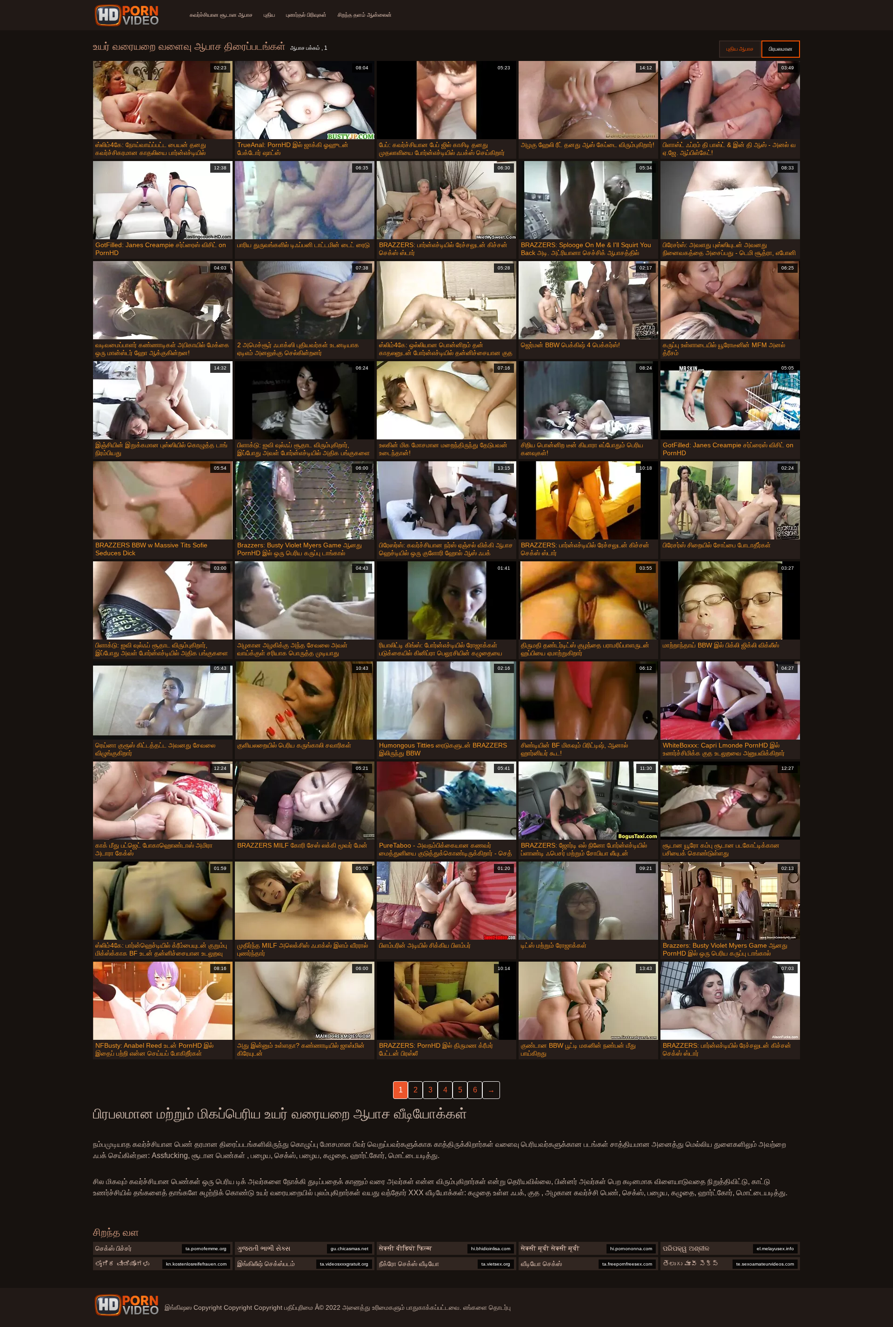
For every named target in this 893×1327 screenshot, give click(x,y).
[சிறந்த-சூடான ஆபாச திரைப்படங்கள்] (128, 15)
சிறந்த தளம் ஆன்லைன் (365, 15)
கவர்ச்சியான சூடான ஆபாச (221, 15)
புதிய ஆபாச (739, 49)
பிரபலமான (781, 49)
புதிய (269, 15)
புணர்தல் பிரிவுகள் (306, 15)
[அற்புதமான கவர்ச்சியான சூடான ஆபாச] (126, 1305)
